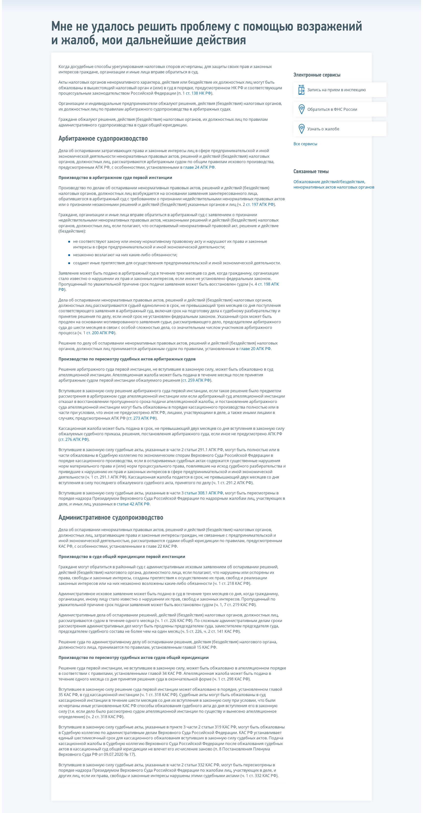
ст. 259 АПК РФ (196, 380)
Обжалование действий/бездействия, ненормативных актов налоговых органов (334, 184)
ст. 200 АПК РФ (100, 332)
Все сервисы (305, 143)
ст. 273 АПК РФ (141, 418)
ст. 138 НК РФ (198, 93)
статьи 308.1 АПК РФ (204, 493)
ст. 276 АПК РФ (73, 439)
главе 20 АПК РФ (255, 348)
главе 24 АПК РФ (199, 167)
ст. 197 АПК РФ (260, 204)
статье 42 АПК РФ (133, 504)
